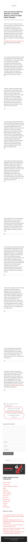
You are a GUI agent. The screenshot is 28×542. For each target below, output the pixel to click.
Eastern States (6, 482)
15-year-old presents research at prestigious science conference (14, 415)
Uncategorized (8, 405)
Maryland (5, 490)
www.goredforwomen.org (17, 385)
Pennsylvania (6, 499)
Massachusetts (7, 492)
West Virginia (6, 507)
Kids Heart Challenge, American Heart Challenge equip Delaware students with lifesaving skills (13, 521)
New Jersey (6, 495)
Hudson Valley (9, 403)
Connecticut (6, 484)
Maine (4, 488)
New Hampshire (7, 493)
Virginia (5, 505)
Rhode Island (6, 501)
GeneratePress (14, 540)
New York (15, 403)
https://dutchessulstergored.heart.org (14, 41)
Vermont (5, 503)
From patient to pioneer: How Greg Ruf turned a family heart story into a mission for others (13, 516)
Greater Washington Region (10, 486)
